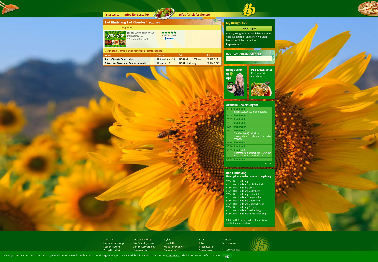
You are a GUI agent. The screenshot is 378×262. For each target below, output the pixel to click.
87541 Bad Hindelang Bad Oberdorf (244, 184)
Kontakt (226, 239)
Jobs (201, 243)
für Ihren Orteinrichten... (261, 73)
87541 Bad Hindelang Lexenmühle (243, 197)
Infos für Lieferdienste (194, 14)
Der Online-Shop (142, 239)
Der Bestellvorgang (144, 246)
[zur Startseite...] (248, 10)
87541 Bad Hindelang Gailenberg (243, 190)
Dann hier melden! (242, 223)
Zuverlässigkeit (112, 250)
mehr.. (268, 163)
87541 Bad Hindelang (237, 181)
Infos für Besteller (136, 14)
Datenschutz (173, 255)
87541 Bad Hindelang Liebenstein (243, 200)
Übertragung (140, 250)
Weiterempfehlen (174, 246)
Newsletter (170, 243)
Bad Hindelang (236, 173)
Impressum (229, 243)
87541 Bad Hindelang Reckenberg (243, 210)
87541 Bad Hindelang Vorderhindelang (246, 213)
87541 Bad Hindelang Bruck (240, 187)
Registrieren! (233, 44)
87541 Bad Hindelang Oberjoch (242, 207)
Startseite (112, 14)
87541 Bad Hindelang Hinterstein (243, 194)
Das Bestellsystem (143, 243)
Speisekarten (206, 250)
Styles (167, 239)
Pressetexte (206, 246)
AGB (201, 239)
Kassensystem (111, 246)
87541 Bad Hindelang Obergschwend (245, 203)
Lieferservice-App (113, 243)
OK (227, 256)
